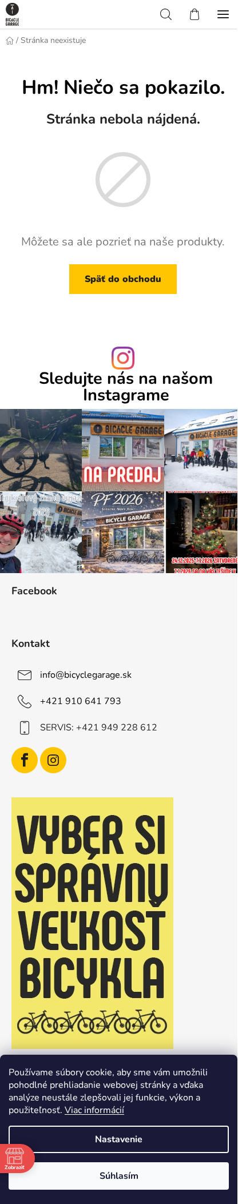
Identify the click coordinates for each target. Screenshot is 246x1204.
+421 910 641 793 (80, 701)
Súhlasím (119, 1176)
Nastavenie (118, 1139)
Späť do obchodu (123, 279)
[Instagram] (53, 760)
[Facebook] (24, 760)
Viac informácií (94, 1110)
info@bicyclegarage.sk (86, 675)
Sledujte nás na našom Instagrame (126, 387)
